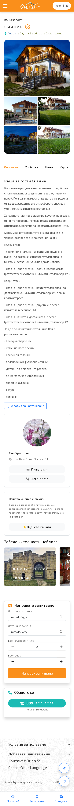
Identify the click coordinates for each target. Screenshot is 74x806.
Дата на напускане (19, 625)
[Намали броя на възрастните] (12, 646)
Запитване (37, 801)
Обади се (61, 801)
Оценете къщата (38, 527)
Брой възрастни (21, 640)
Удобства (31, 167)
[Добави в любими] (64, 781)
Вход (58, 5)
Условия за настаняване (27, 406)
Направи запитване (37, 673)
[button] (65, 567)
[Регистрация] (66, 6)
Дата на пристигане (20, 610)
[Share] (64, 768)
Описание (11, 167)
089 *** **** (39, 478)
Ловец (11, 33)
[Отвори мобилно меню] (5, 5)
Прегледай (21, 578)
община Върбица (30, 33)
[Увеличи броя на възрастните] (61, 646)
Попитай (13, 801)
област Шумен (54, 33)
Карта (64, 167)
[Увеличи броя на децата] (61, 661)
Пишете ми (38, 469)
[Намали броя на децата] (12, 661)
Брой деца (14, 655)
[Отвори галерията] (37, 97)
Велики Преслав (29, 568)
